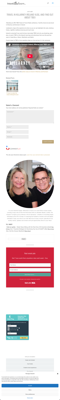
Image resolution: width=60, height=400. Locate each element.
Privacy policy (30, 397)
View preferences (30, 394)
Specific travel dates (13, 329)
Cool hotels (30, 364)
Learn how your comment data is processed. (38, 155)
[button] (57, 373)
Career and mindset (30, 360)
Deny (30, 390)
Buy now (24, 337)
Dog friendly (30, 371)
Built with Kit (30, 282)
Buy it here (51, 229)
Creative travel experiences (30, 367)
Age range (9, 324)
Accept (30, 385)
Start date (9, 331)
